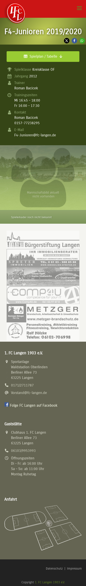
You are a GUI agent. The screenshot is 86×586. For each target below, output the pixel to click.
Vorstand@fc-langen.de (29, 393)
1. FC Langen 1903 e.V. (50, 582)
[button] (79, 8)
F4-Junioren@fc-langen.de (35, 135)
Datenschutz (54, 568)
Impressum (74, 568)
